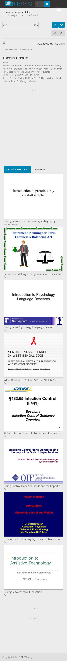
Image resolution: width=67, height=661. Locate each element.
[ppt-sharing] (18, 3)
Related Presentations (17, 169)
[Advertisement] (33, 127)
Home (8, 12)
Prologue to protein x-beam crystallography (29, 221)
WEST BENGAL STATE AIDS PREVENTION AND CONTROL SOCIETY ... (33, 380)
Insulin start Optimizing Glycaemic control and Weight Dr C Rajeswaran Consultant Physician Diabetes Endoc (33, 539)
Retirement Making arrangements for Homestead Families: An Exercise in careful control (33, 274)
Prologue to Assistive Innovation (23, 592)
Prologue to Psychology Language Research (29, 327)
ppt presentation (22, 12)
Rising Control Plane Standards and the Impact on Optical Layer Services (33, 486)
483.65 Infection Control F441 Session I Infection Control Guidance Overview (33, 433)
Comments (39, 169)
